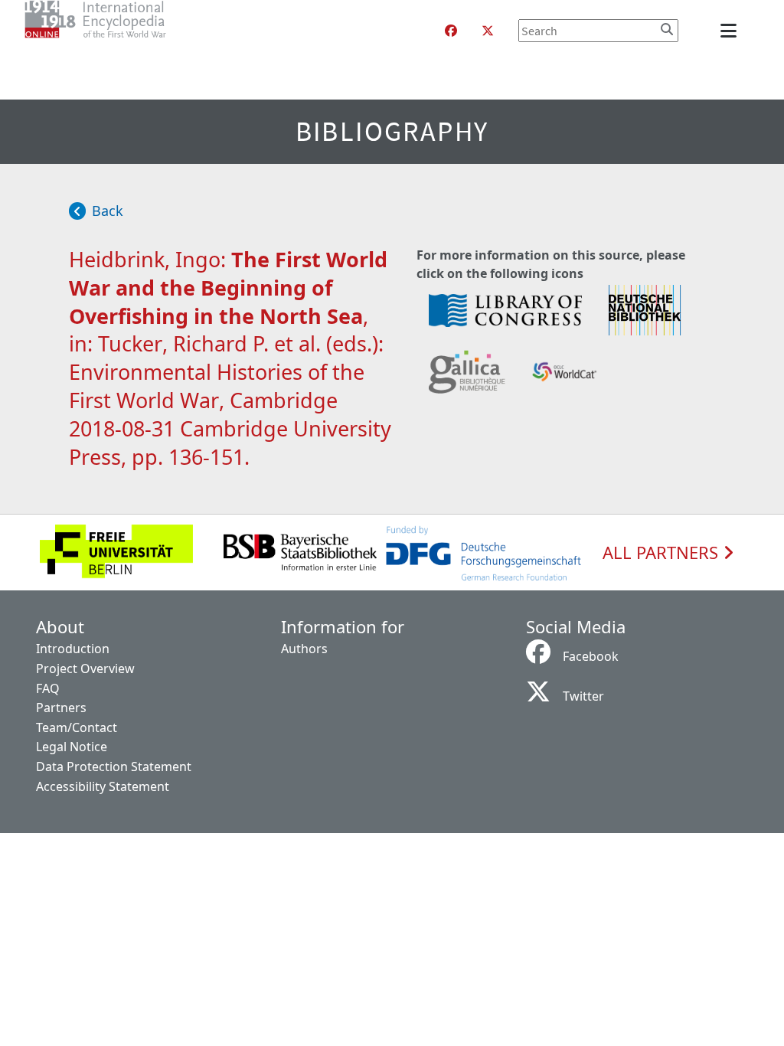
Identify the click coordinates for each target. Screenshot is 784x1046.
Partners (61, 707)
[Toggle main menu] (731, 30)
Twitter (583, 696)
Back (107, 210)
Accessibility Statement (102, 786)
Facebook (591, 656)
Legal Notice (71, 746)
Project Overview (85, 668)
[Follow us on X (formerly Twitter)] (488, 30)
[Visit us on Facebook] (451, 30)
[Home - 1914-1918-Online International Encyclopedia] (125, 30)
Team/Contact (76, 727)
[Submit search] (666, 29)
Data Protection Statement (113, 766)
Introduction (72, 648)
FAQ (48, 688)
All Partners (663, 552)
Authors (304, 648)
